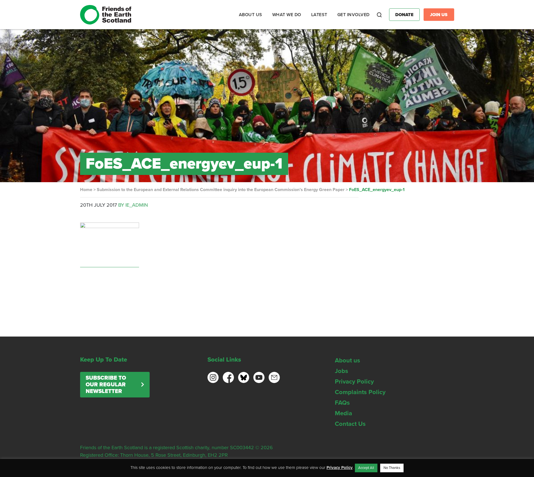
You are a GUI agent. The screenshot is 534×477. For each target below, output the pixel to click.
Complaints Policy (360, 392)
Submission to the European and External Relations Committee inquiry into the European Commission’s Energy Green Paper (221, 189)
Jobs (341, 371)
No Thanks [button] (392, 468)
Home (86, 189)
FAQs (342, 402)
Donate (404, 15)
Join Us (439, 15)
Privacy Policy (354, 381)
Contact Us (350, 423)
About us (347, 360)
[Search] (379, 14)
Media (343, 413)
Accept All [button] (366, 468)
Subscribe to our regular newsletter (106, 385)
